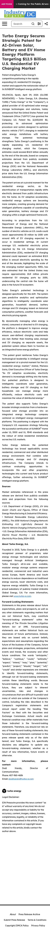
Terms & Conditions (37, 920)
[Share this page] (46, 23)
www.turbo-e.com (22, 596)
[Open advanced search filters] (39, 24)
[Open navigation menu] (4, 23)
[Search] (33, 24)
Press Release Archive (29, 914)
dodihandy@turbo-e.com (21, 779)
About (13, 914)
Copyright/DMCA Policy (17, 925)
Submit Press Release (14, 920)
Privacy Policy (38, 925)
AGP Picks (7, 4)
